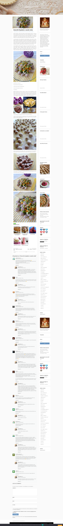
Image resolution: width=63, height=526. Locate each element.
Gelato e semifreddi (43, 267)
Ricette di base (42, 297)
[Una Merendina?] (45, 106)
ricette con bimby (31, 31)
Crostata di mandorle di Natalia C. (44, 214)
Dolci (41, 264)
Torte (41, 442)
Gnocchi (32, 251)
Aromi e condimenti (43, 256)
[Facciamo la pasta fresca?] (45, 169)
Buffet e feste (42, 258)
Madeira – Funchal (43, 279)
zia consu (17, 291)
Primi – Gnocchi (42, 288)
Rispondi (17, 265)
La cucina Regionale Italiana (44, 273)
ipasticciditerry (16, 31)
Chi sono (28, 11)
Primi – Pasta (42, 290)
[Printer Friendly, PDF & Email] (14, 223)
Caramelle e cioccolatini (43, 395)
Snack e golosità (43, 303)
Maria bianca (17, 421)
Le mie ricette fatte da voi (36, 11)
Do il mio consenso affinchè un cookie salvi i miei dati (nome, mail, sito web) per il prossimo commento (25, 509)
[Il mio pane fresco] (45, 119)
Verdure (14, 252)
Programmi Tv (42, 294)
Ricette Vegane (43, 300)
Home (14, 11)
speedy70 (17, 408)
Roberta (17, 395)
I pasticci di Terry (31, 7)
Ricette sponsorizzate (17, 13)
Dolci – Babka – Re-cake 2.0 (32, 249)
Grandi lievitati (42, 270)
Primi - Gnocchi (26, 31)
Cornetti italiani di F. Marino (43, 217)
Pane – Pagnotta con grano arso (17, 249)
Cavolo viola (29, 251)
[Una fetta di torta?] (45, 151)
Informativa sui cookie (20, 11)
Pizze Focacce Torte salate (44, 287)
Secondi (42, 302)
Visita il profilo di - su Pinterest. (44, 248)
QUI (29, 48)
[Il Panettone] (45, 71)
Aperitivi (42, 255)
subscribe (32, 511)
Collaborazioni (42, 261)
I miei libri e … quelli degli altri (29, 13)
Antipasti (42, 253)
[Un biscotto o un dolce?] (45, 135)
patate (34, 251)
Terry (40, 223)
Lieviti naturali (42, 276)
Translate (44, 62)
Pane (41, 282)
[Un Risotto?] (45, 184)
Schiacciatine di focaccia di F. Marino (44, 216)
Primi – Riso (42, 291)
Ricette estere (42, 299)
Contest (44, 11)
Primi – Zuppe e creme (43, 293)
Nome (14, 497)
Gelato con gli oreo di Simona (43, 213)
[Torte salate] (45, 200)
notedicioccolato (18, 305)
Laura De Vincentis (18, 337)
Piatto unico (42, 285)
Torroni (42, 305)
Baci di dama (41, 215)
